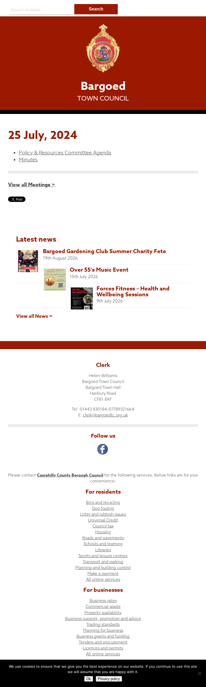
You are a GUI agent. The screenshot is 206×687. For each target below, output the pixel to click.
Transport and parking (103, 561)
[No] (199, 673)
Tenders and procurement (103, 642)
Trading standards (103, 624)
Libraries (103, 549)
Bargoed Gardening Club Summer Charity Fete (104, 251)
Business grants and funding (103, 636)
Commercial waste (103, 606)
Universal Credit (103, 520)
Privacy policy (109, 679)
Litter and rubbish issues (103, 514)
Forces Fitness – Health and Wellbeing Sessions (133, 291)
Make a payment (103, 573)
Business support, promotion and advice (103, 618)
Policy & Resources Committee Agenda (65, 152)
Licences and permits (103, 648)
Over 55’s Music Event (99, 270)
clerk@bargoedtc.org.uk (105, 415)
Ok (88, 679)
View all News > (34, 316)
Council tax (103, 526)
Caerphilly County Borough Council (70, 475)
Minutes (28, 159)
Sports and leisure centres (103, 555)
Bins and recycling (103, 502)
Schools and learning (103, 543)
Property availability (103, 612)
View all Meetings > (31, 185)
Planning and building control (103, 567)
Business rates (103, 600)
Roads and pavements (103, 537)
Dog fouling (103, 508)
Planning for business (103, 630)
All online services (103, 579)
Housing (103, 531)
